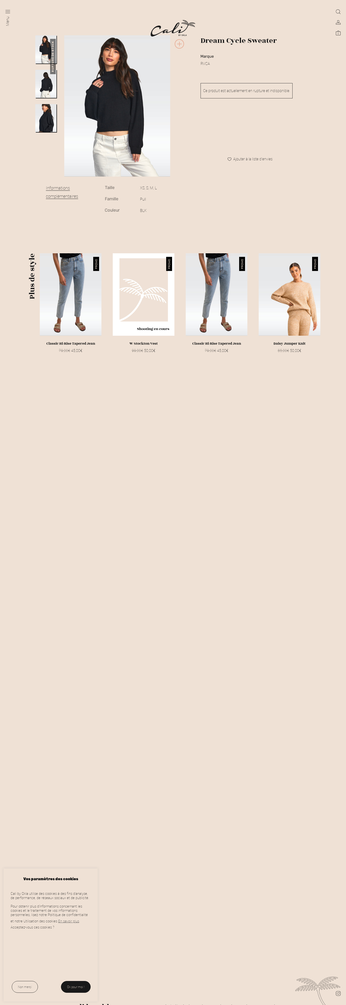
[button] (179, 48)
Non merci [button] (25, 987)
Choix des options (70, 356)
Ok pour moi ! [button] (75, 987)
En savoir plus (68, 921)
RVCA (205, 63)
